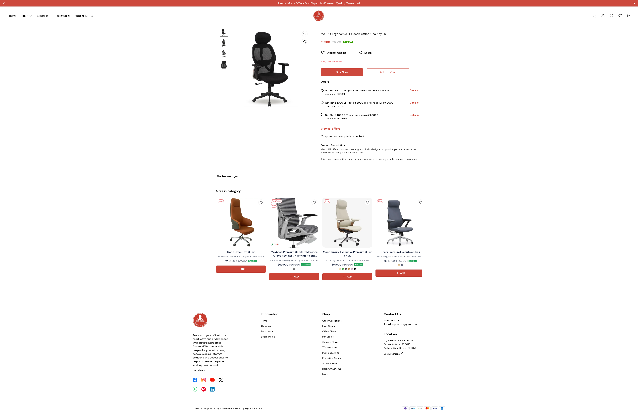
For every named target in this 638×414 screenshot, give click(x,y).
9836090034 (391, 320)
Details (414, 90)
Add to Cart (388, 72)
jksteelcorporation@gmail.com (401, 324)
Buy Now (342, 72)
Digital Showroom (253, 408)
